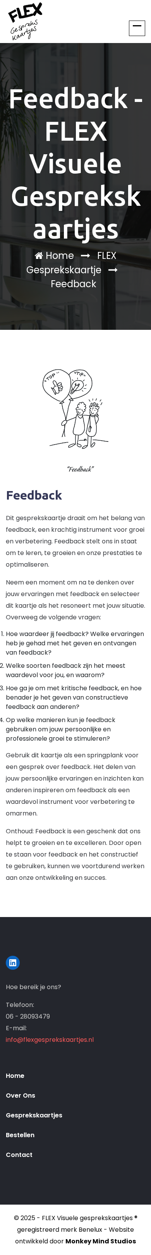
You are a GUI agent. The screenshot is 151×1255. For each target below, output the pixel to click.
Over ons (20, 1095)
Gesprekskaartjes (34, 1115)
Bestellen (20, 1135)
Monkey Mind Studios (100, 1241)
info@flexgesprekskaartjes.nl (50, 1039)
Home (58, 255)
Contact (19, 1154)
